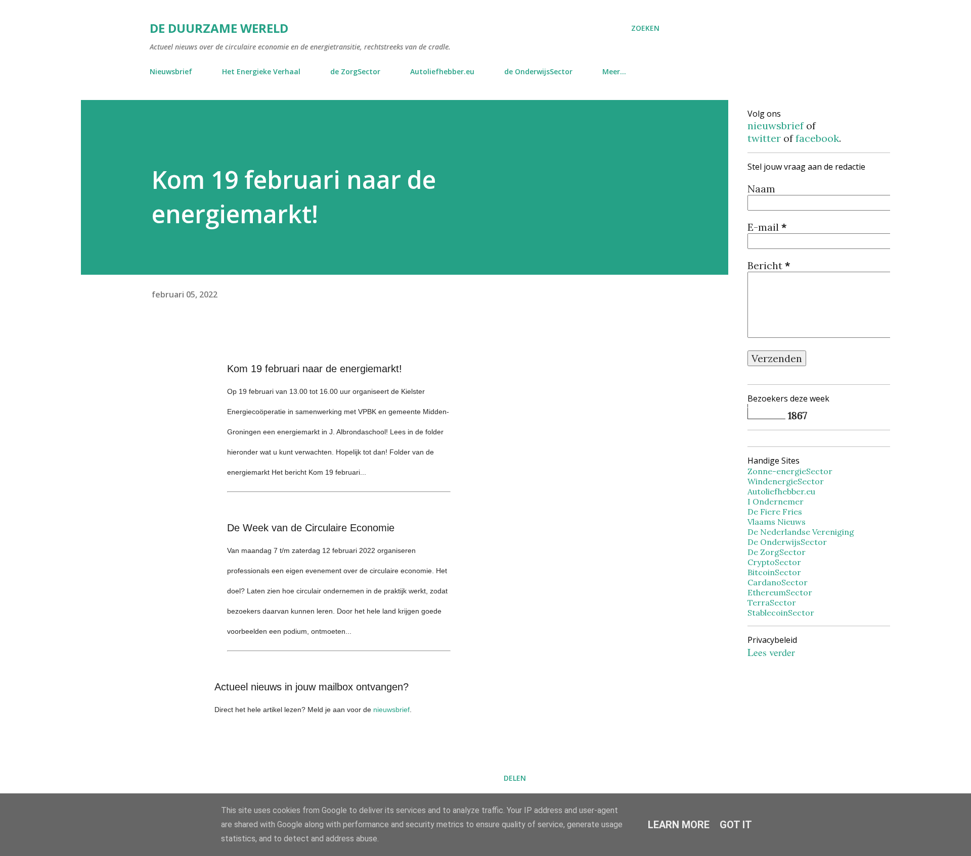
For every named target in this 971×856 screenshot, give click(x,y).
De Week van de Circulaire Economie (310, 527)
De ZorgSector (776, 552)
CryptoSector (774, 562)
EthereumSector (779, 592)
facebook (817, 138)
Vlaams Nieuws (776, 522)
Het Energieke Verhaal (261, 71)
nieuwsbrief (391, 710)
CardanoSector (777, 582)
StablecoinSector (780, 613)
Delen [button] (515, 778)
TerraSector (771, 602)
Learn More (679, 825)
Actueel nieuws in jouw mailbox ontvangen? (311, 686)
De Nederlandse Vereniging (800, 532)
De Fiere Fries (774, 512)
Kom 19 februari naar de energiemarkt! (314, 368)
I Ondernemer (775, 501)
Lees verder (771, 652)
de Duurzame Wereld (219, 28)
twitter (764, 138)
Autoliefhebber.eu (442, 71)
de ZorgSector (355, 71)
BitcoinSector (774, 572)
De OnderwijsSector (787, 542)
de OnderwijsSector (538, 71)
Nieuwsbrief (171, 71)
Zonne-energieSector (789, 471)
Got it (736, 825)
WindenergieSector (785, 481)
